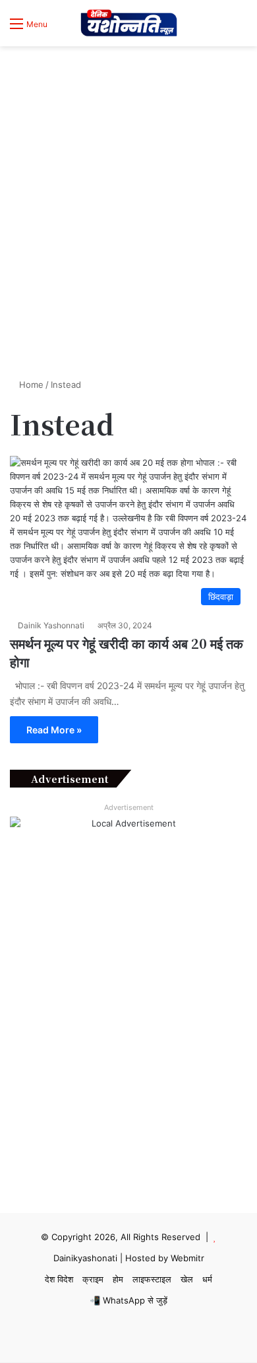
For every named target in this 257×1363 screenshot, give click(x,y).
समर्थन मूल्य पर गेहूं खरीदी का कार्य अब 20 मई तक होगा (126, 652)
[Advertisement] (128, 236)
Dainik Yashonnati (51, 625)
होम (118, 1279)
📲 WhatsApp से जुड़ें (128, 1300)
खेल (187, 1279)
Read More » (54, 729)
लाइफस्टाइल (151, 1279)
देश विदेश (59, 1279)
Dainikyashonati (85, 1258)
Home (29, 384)
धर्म (207, 1279)
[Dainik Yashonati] (128, 23)
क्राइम (92, 1279)
